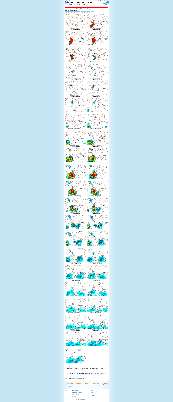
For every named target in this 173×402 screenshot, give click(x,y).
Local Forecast (99, 0)
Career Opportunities (93, 395)
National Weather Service (74, 391)
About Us (92, 394)
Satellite (70, 386)
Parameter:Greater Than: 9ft (87, 12)
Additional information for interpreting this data (70, 377)
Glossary (92, 392)
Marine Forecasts (78, 383)
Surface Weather (70, 385)
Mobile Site (70, 0)
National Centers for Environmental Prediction (77, 392)
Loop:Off (92, 12)
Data (75, 4)
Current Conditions (70, 383)
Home (66, 0)
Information (79, 4)
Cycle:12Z (82, 12)
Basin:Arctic (78, 12)
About (84, 4)
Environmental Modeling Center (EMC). (80, 378)
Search (106, 4)
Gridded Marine (78, 385)
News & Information (96, 383)
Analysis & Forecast (69, 4)
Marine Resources (87, 383)
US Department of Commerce (75, 390)
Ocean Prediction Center (81, 2)
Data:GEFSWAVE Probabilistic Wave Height (70, 12)
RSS (73, 0)
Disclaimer (92, 390)
